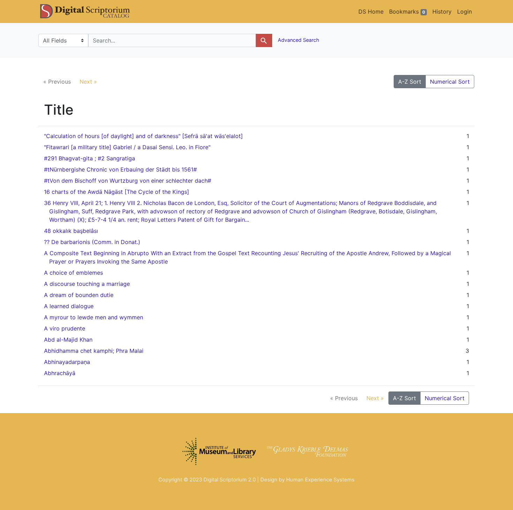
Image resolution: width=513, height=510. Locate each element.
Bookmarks (407, 11)
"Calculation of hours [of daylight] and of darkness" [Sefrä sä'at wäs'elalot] (143, 135)
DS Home (371, 11)
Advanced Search (297, 40)
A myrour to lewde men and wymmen (93, 317)
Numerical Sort (450, 81)
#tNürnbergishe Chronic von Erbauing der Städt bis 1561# (120, 169)
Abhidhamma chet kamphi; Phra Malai (93, 350)
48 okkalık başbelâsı (71, 230)
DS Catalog (90, 11)
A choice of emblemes (73, 272)
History (442, 11)
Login (464, 11)
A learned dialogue (69, 306)
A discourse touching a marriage (87, 283)
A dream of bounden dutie (78, 294)
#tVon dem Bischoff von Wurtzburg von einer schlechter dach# (127, 180)
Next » (88, 81)
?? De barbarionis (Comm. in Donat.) (92, 241)
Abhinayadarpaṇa (67, 361)
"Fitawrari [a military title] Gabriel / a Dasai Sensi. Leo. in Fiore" (127, 147)
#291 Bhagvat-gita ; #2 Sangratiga (89, 158)
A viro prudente (64, 328)
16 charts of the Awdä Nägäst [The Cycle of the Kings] (116, 191)
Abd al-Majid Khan (68, 339)
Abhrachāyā (59, 373)
